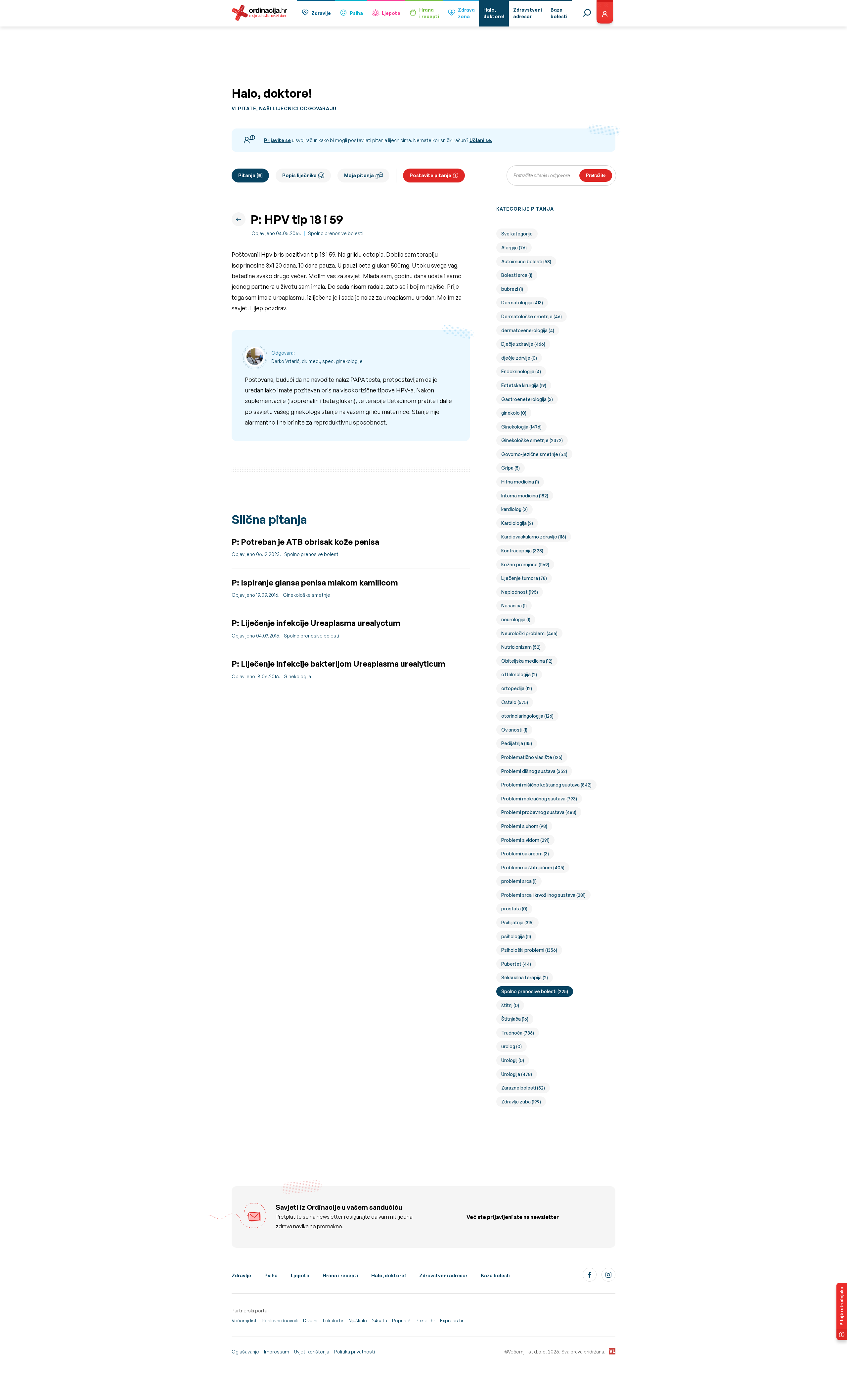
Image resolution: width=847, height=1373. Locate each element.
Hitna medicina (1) (520, 481)
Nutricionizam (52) (521, 647)
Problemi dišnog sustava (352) (534, 771)
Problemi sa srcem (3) (525, 853)
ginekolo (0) (513, 413)
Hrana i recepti (340, 1275)
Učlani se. (480, 140)
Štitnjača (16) (514, 1019)
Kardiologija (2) (517, 523)
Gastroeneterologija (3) (527, 399)
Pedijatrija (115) (516, 743)
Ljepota (391, 13)
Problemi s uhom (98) (524, 826)
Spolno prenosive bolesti (335, 233)
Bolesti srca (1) (516, 275)
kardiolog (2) (514, 509)
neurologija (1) (515, 619)
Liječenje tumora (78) (524, 578)
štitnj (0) (510, 1005)
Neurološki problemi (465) (529, 633)
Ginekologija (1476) (521, 427)
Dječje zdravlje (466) (523, 344)
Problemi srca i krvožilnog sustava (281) (543, 895)
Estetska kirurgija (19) (523, 385)
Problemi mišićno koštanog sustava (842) (546, 785)
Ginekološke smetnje (306, 595)
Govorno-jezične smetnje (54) (534, 454)
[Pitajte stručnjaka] (841, 1311)
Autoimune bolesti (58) (526, 261)
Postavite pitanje (430, 175)
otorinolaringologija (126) (527, 716)
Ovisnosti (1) (514, 730)
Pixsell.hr (425, 1320)
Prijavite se (277, 140)
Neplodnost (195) (519, 592)
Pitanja (246, 175)
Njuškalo (357, 1320)
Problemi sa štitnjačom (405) (532, 867)
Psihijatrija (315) (517, 922)
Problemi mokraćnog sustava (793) (539, 798)
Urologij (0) (512, 1060)
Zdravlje (321, 13)
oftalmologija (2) (519, 674)
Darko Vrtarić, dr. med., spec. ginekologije (317, 361)
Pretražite (595, 175)
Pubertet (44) (516, 964)
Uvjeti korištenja (311, 1351)
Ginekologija (297, 676)
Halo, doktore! (388, 1275)
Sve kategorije (517, 233)
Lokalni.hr (333, 1320)
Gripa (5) (510, 468)
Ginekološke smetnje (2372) (532, 440)
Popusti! (401, 1320)
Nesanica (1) (514, 605)
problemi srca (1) (519, 881)
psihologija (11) (516, 936)
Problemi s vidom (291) (525, 840)
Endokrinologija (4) (521, 371)
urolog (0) (511, 1046)
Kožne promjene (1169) (525, 564)
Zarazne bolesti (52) (523, 1088)
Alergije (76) (514, 247)
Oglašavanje (245, 1351)
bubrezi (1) (512, 289)
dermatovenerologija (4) (527, 330)
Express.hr (452, 1320)
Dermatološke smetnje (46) (531, 316)
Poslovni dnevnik (280, 1320)
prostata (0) (514, 908)
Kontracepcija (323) (522, 550)
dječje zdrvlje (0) (519, 358)
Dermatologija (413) (522, 302)
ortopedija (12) (516, 688)
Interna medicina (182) (524, 495)
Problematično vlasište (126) (531, 757)
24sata (379, 1320)
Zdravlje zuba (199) (521, 1101)
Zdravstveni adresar (443, 1275)
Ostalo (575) (514, 702)
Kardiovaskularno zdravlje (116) (533, 536)
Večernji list (244, 1320)
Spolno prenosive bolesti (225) (534, 991)
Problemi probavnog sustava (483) (538, 812)
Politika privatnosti (354, 1351)
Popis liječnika (299, 175)
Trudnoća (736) (517, 1033)
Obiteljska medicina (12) (527, 661)
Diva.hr (310, 1320)
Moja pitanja (359, 175)
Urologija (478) (516, 1074)
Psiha (356, 13)
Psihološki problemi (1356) (529, 950)
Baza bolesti (496, 1275)
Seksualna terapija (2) (524, 977)
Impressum (276, 1351)
